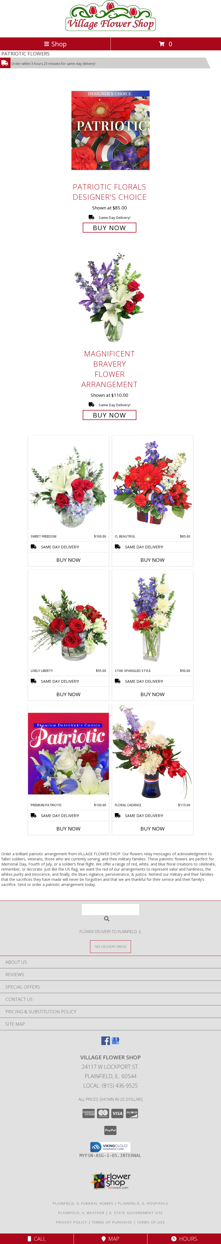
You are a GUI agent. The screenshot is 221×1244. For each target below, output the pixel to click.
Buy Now (109, 227)
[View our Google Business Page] (115, 1043)
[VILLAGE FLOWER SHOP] (110, 29)
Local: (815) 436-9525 (110, 1085)
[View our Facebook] (105, 1043)
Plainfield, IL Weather (81, 1212)
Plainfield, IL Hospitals (143, 1203)
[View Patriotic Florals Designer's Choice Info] (110, 130)
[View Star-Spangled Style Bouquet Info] (152, 619)
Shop (59, 43)
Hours (187, 1238)
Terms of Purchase (112, 1222)
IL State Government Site (136, 1212)
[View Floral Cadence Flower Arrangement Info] (152, 753)
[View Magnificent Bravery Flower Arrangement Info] (110, 297)
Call (38, 1238)
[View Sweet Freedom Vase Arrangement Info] (68, 485)
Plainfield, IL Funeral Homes (83, 1203)
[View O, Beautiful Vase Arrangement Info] (152, 485)
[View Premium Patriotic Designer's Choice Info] (68, 754)
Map (112, 1238)
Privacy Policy (71, 1222)
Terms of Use (151, 1222)
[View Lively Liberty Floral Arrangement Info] (68, 619)
